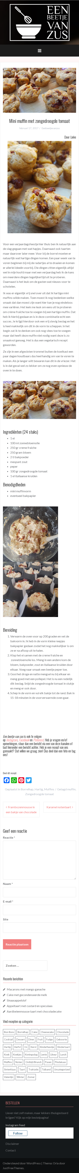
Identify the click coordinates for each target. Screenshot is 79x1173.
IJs (25, 1047)
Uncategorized (62, 1069)
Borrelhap (27, 789)
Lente (44, 1054)
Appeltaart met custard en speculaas (30, 1006)
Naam (8, 883)
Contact (11, 1150)
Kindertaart (64, 1047)
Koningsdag (31, 1054)
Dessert (20, 1039)
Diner (31, 1039)
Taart (22, 1069)
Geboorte (61, 1039)
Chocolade (63, 1032)
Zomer (31, 1077)
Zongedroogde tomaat (39, 794)
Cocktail (8, 1039)
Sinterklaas (10, 1069)
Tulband (46, 1069)
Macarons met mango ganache (26, 989)
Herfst (17, 1047)
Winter (20, 1077)
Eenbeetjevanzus (51, 128)
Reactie (9, 837)
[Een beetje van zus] (39, 22)
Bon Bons (9, 1032)
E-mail (8, 901)
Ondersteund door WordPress (22, 1163)
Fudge (49, 1039)
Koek (7, 1054)
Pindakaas (60, 1062)
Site (5, 919)
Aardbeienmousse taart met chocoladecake (34, 1011)
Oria (56, 1163)
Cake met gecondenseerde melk (27, 995)
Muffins (49, 789)
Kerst (33, 1047)
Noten (18, 1062)
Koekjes (17, 1054)
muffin (71, 789)
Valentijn (8, 1077)
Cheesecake (47, 1032)
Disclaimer (12, 1143)
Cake (34, 1032)
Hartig (39, 789)
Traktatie (33, 1069)
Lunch (63, 1054)
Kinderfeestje (47, 1047)
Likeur (53, 1054)
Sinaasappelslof (16, 1000)
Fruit (40, 1039)
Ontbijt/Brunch (34, 1062)
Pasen (48, 1062)
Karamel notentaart (58, 807)
